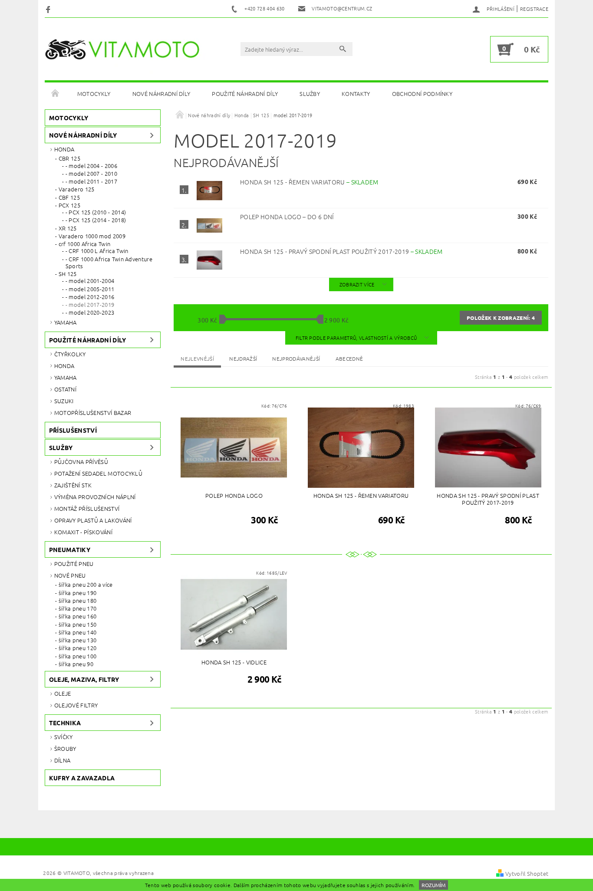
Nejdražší (243, 358)
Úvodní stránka (55, 93)
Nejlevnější (197, 358)
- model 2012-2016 (90, 296)
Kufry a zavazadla (82, 778)
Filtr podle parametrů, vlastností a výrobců (357, 337)
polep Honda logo (287, 216)
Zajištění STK (73, 485)
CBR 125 (69, 158)
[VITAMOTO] (125, 49)
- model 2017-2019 (90, 304)
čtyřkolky (70, 354)
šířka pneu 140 (77, 632)
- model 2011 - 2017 (91, 181)
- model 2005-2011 (90, 289)
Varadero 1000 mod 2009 (92, 236)
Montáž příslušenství (86, 508)
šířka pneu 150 (77, 624)
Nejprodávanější (296, 358)
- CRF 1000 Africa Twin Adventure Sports (109, 263)
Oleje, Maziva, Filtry (84, 679)
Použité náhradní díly (245, 93)
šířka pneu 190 (77, 592)
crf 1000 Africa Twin (84, 243)
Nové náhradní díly (161, 93)
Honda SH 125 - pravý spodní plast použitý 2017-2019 (341, 251)
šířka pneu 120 (77, 647)
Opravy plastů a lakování (93, 520)
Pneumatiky (69, 549)
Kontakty (356, 93)
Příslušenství (73, 430)
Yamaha (65, 322)
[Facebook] (49, 9)
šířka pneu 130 (77, 640)
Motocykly (94, 93)
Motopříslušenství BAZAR (92, 412)
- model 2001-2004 (90, 280)
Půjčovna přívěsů (81, 461)
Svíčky (63, 737)
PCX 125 (69, 205)
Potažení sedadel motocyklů (98, 473)
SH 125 (68, 273)
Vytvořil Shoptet (526, 873)
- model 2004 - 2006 (91, 165)
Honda (64, 149)
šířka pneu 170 (77, 608)
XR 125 (68, 228)
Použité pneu (74, 563)
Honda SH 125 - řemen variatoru (309, 182)
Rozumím (433, 884)
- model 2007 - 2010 (91, 173)
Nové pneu (70, 575)
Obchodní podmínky (422, 93)
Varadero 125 (77, 189)
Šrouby (65, 748)
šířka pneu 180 (77, 600)
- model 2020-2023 (90, 312)
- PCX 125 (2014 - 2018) (96, 220)
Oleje (62, 693)
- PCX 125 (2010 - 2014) (96, 212)
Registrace (534, 8)
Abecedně (349, 358)
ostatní (65, 389)
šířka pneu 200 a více (86, 584)
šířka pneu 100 (77, 656)
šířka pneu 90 (76, 664)
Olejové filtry (76, 705)
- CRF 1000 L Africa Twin (97, 250)
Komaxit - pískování (83, 532)
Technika (65, 723)
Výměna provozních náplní (95, 497)
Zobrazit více (357, 284)
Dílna (62, 760)
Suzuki (64, 401)
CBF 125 (69, 197)
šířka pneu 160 (77, 616)
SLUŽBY (310, 93)
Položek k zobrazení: (501, 317)
